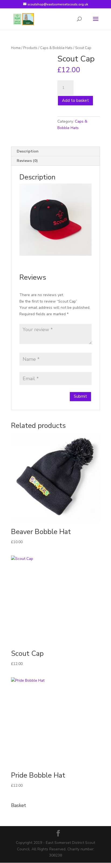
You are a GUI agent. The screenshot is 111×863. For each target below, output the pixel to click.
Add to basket (75, 100)
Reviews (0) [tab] (27, 160)
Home (15, 48)
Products (30, 48)
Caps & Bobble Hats (56, 48)
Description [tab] (28, 151)
